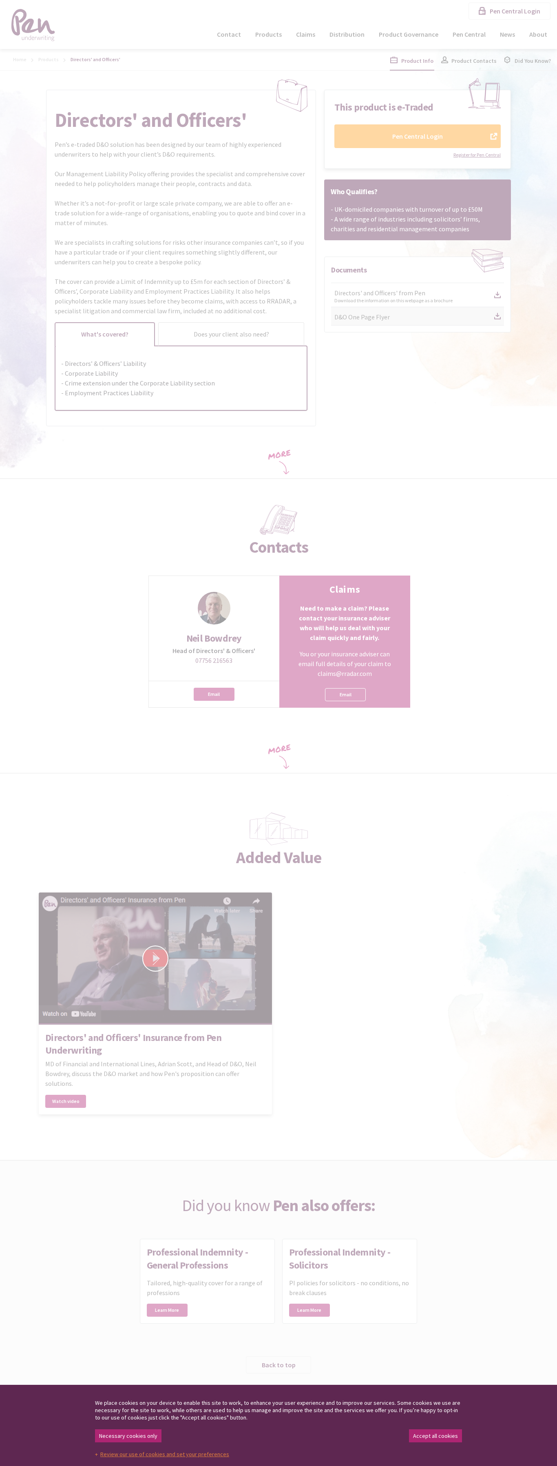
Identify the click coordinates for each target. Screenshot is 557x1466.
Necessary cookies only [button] (128, 1435)
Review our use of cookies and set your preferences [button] (164, 1454)
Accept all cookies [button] (435, 1435)
